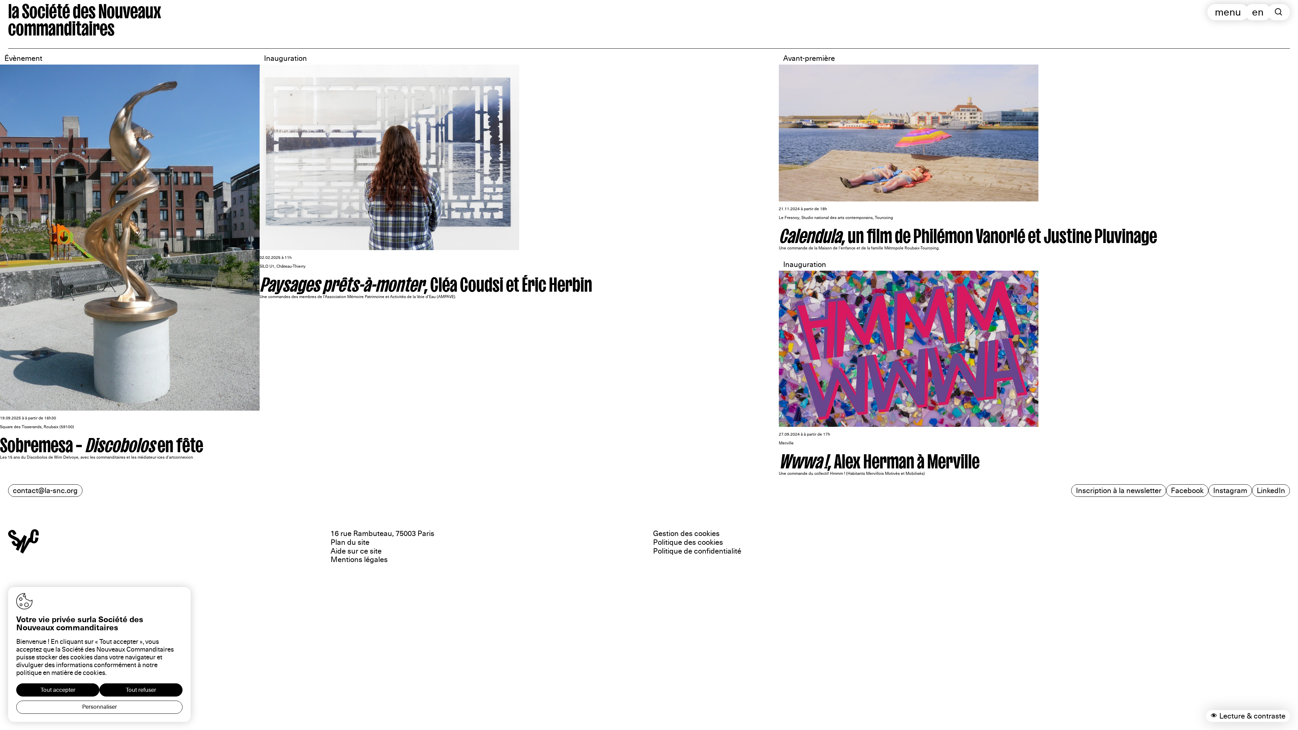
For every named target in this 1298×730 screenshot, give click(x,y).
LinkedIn (1271, 490)
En (1258, 12)
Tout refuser (141, 690)
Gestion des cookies (686, 533)
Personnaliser (99, 706)
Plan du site (350, 542)
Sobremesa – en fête (101, 442)
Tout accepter (58, 690)
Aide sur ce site (356, 551)
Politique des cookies (688, 542)
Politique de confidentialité (697, 551)
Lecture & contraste (1252, 716)
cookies (94, 673)
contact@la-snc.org (45, 490)
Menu (1228, 12)
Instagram (1230, 490)
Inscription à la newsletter (1118, 490)
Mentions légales (359, 559)
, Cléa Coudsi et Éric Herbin (426, 282)
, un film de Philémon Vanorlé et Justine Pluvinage (968, 233)
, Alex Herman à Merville (879, 458)
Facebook (1187, 490)
